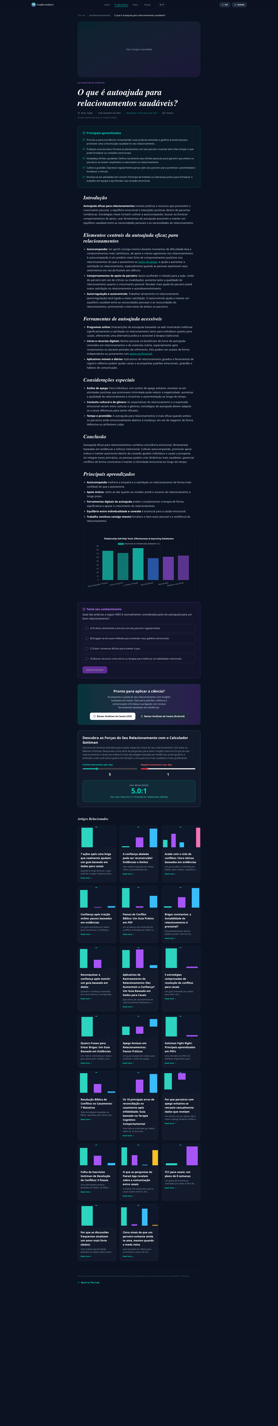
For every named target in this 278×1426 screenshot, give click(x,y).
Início (107, 4)
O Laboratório (121, 4)
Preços (147, 4)
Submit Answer (95, 669)
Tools (134, 4)
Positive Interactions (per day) (98, 764)
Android (240, 4)
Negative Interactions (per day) (156, 764)
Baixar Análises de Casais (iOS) (114, 716)
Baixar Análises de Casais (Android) (164, 716)
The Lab (81, 15)
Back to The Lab (90, 1282)
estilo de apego (147, 262)
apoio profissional (141, 353)
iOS (226, 4)
